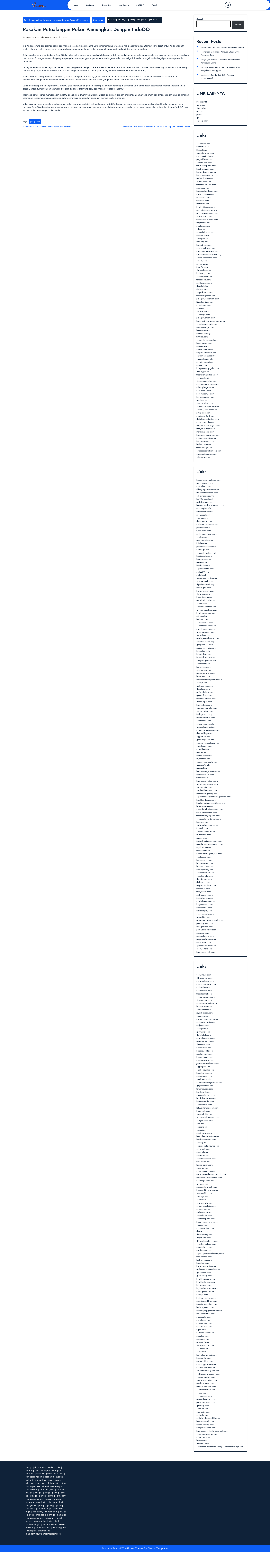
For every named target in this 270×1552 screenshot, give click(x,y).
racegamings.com (204, 926)
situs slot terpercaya (35, 1483)
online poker (202, 120)
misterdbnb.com (203, 834)
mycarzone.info (203, 758)
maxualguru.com (203, 587)
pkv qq (29, 1467)
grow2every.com (204, 1275)
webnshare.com (203, 635)
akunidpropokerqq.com (207, 1133)
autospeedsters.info (205, 723)
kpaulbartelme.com (204, 806)
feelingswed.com (204, 1259)
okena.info (201, 1129)
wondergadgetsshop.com (208, 1117)
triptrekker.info (202, 749)
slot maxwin (53, 1483)
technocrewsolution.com (207, 213)
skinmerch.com (203, 1044)
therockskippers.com (205, 397)
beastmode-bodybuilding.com (210, 505)
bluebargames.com (205, 168)
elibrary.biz (201, 1142)
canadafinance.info (204, 359)
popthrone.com (203, 527)
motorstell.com (203, 203)
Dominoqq (90, 5)
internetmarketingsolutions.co (209, 679)
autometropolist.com (205, 1218)
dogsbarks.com (203, 1237)
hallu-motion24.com (205, 393)
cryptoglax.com (203, 1066)
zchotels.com (202, 1348)
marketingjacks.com (205, 431)
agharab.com (202, 1167)
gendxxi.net (201, 752)
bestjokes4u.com (204, 556)
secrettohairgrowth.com (206, 324)
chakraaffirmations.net (206, 552)
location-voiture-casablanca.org (210, 803)
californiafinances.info (206, 355)
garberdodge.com (204, 178)
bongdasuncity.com (205, 590)
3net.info (200, 1123)
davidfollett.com (203, 1034)
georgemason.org (204, 483)
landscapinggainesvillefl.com (209, 1310)
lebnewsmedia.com (205, 1101)
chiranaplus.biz (203, 378)
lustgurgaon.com (203, 559)
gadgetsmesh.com (204, 644)
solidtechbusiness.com (206, 790)
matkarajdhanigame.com (207, 524)
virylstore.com (202, 200)
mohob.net (201, 575)
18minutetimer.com (204, 622)
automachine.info (203, 720)
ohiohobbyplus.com (205, 1069)
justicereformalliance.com (207, 1063)
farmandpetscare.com (206, 657)
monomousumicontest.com (208, 730)
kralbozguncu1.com (205, 1307)
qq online (200, 104)
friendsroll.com (203, 1110)
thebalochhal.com (204, 993)
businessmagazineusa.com (208, 771)
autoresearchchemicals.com (208, 450)
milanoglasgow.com (205, 387)
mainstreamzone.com (205, 628)
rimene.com (201, 365)
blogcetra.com (203, 676)
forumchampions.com (206, 165)
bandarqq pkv (53, 1467)
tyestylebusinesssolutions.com (209, 844)
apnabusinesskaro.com (206, 454)
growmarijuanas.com (205, 632)
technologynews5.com (206, 1354)
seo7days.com (203, 314)
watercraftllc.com (204, 1193)
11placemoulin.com (205, 568)
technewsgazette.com (205, 295)
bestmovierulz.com (204, 1050)
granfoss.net (201, 400)
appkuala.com (202, 311)
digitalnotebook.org (205, 584)
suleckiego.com (203, 457)
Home (75, 5)
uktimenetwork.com (204, 977)
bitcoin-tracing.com (205, 1424)
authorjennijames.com (206, 1158)
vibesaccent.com (204, 1000)
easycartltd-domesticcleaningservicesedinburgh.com (219, 1446)
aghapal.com (202, 1152)
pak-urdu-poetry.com (205, 673)
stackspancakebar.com (206, 381)
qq (197, 117)
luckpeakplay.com (204, 910)
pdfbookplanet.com (205, 692)
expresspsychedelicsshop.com (210, 1253)
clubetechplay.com (204, 876)
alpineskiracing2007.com (207, 406)
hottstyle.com (202, 1294)
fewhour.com (202, 619)
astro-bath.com (203, 1148)
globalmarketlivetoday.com (208, 1269)
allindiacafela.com (204, 403)
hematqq (61, 1514)
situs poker (201, 108)
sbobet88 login (45, 1508)
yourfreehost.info (203, 1079)
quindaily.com (202, 1405)
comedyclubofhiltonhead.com (209, 809)
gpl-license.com (203, 1272)
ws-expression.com (205, 1345)
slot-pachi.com (203, 594)
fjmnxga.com (202, 336)
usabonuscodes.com (205, 1367)
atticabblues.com (204, 1215)
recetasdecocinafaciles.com (209, 1177)
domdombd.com (204, 879)
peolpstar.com (202, 187)
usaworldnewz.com (205, 981)
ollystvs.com (201, 682)
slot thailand (44, 1530)
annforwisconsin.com (205, 1022)
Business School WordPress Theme (122, 1548)
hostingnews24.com (205, 1291)
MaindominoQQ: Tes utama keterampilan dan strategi (47, 126)
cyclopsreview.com (205, 1228)
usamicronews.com (205, 914)
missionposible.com (205, 422)
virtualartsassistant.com (206, 812)
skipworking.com (203, 270)
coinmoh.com (202, 1225)
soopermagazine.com (206, 1377)
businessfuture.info (204, 511)
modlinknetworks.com (205, 901)
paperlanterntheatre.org (206, 1186)
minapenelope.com (204, 1060)
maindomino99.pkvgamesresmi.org (43, 1533)
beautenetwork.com (205, 1421)
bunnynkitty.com (203, 330)
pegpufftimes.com (204, 159)
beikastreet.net (202, 146)
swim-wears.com (203, 181)
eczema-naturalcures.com (207, 1145)
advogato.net (202, 238)
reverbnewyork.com (205, 1041)
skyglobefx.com (203, 736)
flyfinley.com (201, 543)
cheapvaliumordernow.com (208, 818)
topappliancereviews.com (208, 435)
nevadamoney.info (204, 362)
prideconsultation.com (206, 546)
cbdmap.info (202, 517)
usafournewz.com (204, 990)
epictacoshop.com (204, 349)
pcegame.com (202, 1339)
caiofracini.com (203, 663)
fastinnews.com (203, 888)
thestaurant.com (203, 850)
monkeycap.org (203, 226)
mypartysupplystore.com (207, 1019)
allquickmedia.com (204, 292)
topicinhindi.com (203, 486)
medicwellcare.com (205, 774)
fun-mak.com (202, 828)
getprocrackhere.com (206, 885)
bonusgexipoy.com (204, 869)
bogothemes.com (204, 1072)
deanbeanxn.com (204, 521)
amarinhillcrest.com (204, 232)
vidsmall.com (202, 777)
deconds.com (202, 1443)
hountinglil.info (202, 549)
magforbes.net (202, 222)
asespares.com (203, 1209)
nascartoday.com (204, 1326)
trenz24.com (202, 267)
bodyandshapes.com (206, 1427)
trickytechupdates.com (206, 438)
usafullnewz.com (203, 974)
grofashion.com (203, 917)
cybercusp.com (203, 1437)
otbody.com (201, 260)
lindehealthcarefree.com (207, 492)
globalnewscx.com (204, 685)
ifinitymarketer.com (204, 895)
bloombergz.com (204, 245)
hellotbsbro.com (203, 654)
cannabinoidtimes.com (206, 606)
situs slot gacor (47, 1489)
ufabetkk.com (202, 289)
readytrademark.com (205, 1383)
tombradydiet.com (204, 1088)
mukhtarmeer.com (204, 1323)
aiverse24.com (203, 1411)
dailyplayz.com (203, 882)
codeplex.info (202, 1126)
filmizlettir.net (201, 149)
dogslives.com (203, 689)
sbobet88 (49, 1476)
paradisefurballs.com (205, 600)
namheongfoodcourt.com (207, 384)
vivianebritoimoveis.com (207, 219)
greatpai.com (202, 1183)
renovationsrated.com (206, 1386)
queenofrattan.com (204, 695)
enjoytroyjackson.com (206, 1244)
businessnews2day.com (207, 780)
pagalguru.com (203, 1335)
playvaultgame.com (205, 936)
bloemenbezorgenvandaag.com (210, 321)
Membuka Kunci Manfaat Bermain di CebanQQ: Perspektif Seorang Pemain (156, 126)
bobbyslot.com (203, 565)
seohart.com (202, 1392)
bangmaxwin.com (204, 343)
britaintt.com (201, 1440)
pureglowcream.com (205, 317)
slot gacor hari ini (34, 1476)
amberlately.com (203, 1009)
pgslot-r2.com (202, 1342)
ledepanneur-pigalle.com (207, 368)
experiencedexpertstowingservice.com (213, 796)
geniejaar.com (202, 562)
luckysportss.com (204, 907)
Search (199, 19)
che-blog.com (202, 536)
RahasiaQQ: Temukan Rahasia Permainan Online (222, 47)
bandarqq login (33, 1502)
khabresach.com (203, 444)
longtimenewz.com (204, 904)
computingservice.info (206, 660)
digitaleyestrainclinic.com (207, 419)
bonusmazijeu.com (204, 860)
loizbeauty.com (203, 273)
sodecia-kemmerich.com (207, 825)
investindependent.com (206, 1304)
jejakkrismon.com (204, 283)
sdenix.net (200, 229)
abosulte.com (202, 1408)
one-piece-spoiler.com (206, 708)
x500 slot (58, 1473)
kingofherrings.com (204, 302)
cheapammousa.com (205, 1171)
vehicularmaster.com (205, 996)
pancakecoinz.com (204, 540)
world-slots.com (203, 530)
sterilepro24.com (204, 787)
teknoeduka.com (203, 1358)
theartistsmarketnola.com (207, 374)
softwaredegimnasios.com (208, 1373)
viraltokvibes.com (204, 216)
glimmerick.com (203, 1031)
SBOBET (140, 5)
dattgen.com (202, 1231)
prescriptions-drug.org (206, 210)
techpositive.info (203, 666)
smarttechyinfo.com (204, 581)
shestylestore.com (204, 948)
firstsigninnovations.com (207, 175)
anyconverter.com (204, 276)
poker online (40, 1521)
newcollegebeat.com (205, 1038)
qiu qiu (199, 111)
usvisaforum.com (204, 1047)
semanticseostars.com (206, 625)
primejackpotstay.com (206, 929)
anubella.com (202, 1415)
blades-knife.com (204, 704)
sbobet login (51, 1511)
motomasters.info (204, 755)
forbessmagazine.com (206, 1266)
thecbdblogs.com (204, 447)
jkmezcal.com (202, 837)
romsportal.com (203, 942)
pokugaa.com (202, 933)
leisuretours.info (203, 651)
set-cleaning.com (204, 1396)
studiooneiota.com (204, 711)
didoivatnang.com (204, 1234)
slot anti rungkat (33, 1480)
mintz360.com (202, 571)
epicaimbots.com (204, 1247)
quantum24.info (203, 765)
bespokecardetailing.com (207, 1136)
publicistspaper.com (205, 1402)
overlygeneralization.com (207, 638)
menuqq (40, 1514)
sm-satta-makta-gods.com (208, 1370)
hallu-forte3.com (203, 390)
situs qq (49, 1518)
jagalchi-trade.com (204, 1053)
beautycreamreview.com (207, 1221)
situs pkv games (44, 1473)
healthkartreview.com (205, 1282)
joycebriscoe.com (204, 1012)
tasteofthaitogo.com (205, 327)
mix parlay (38, 1511)
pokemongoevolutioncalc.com (209, 920)
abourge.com (202, 1196)
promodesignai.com (205, 1399)
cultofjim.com (202, 1028)
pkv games (35, 121)
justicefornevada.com (206, 647)
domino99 (39, 1467)
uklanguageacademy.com (207, 489)
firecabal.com (202, 1263)
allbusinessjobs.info (205, 495)
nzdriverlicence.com (205, 1332)
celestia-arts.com (204, 162)
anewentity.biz (202, 308)
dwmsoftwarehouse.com (207, 1240)
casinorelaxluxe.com (205, 872)
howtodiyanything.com (206, 1297)
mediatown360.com (205, 416)
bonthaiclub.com (203, 1091)
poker (199, 114)
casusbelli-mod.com (205, 1095)
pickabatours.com (204, 502)
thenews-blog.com (204, 1361)
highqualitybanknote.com (207, 1288)
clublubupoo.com (204, 856)
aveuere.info (201, 603)
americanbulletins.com (206, 1206)
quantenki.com (202, 768)
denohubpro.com (204, 701)
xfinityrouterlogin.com (205, 428)
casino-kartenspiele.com (207, 251)
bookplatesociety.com (206, 1098)
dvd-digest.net (202, 371)
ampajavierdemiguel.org (207, 1003)
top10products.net (204, 498)
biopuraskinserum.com (206, 352)
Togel (154, 5)
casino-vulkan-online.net (206, 409)
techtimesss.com (203, 197)
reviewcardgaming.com (207, 793)
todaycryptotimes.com (206, 1364)
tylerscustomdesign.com (207, 191)
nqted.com (201, 1329)
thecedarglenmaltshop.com (208, 479)
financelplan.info (203, 508)
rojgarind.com (202, 616)
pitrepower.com (203, 412)
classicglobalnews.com (206, 1434)
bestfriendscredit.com (206, 1139)
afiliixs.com (201, 1199)
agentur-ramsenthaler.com (207, 742)
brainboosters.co (204, 1006)
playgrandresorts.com (206, 939)
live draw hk (201, 101)
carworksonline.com (205, 194)
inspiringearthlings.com (206, 1301)
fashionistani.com (204, 1256)
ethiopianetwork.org (205, 641)
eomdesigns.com (204, 746)
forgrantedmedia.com (206, 184)
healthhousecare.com (205, 1278)
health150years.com (205, 207)
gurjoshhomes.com (204, 1085)
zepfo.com (201, 1351)
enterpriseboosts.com (206, 248)
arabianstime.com (204, 1212)
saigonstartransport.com (207, 340)
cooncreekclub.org (204, 156)
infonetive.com (202, 346)
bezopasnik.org (203, 333)
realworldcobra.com (205, 717)
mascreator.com (203, 1316)
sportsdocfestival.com (206, 945)
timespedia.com (203, 279)
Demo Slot (106, 5)
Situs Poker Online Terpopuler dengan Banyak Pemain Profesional (56, 19)
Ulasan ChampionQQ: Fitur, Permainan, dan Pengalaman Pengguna (220, 69)
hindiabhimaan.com (205, 441)
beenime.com (202, 822)
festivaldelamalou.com (206, 172)
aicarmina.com (203, 1015)
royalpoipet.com (203, 847)
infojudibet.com (203, 514)
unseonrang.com (203, 670)
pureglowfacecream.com (207, 298)
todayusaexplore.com (206, 984)
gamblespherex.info (205, 739)
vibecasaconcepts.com (206, 761)
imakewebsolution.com (206, 533)
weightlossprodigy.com (206, 578)
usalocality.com (203, 987)
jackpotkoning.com (204, 898)
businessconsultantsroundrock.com (212, 1430)
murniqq (51, 1514)
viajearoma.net (202, 1161)
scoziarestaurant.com (205, 1389)
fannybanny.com (203, 891)
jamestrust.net (202, 264)
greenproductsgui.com (206, 609)
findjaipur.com (202, 1025)
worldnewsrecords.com (207, 784)
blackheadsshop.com (206, 799)
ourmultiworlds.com (205, 153)
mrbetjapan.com (203, 305)
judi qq (59, 1476)
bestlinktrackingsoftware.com (209, 853)
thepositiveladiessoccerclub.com (211, 1174)
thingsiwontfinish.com (205, 952)
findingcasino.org (204, 714)
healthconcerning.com (206, 613)
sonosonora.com (204, 1104)
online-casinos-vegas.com (208, 425)
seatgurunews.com (204, 1120)
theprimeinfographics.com (208, 815)
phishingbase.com (204, 923)
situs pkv (45, 1470)
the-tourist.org (202, 235)
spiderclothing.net (204, 1114)
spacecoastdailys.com (206, 1380)
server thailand (49, 1524)
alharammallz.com (204, 1202)
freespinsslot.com (204, 597)
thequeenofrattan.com (206, 698)
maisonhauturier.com (205, 1313)
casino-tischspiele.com (206, 257)
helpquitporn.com (204, 1285)
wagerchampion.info (205, 727)
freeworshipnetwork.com (207, 1190)
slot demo (30, 1508)
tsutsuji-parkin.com (204, 1164)
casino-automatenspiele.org (208, 254)
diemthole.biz (202, 286)
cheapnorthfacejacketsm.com (209, 1082)
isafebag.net (201, 241)
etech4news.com (204, 1250)
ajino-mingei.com (204, 1076)
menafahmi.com (203, 1320)
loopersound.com (204, 1057)
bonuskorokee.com (204, 866)
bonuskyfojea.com (204, 863)
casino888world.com (205, 831)
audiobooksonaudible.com (208, 1418)
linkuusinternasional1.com (207, 1107)
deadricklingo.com (204, 733)
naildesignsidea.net (204, 1180)
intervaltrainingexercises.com (209, 841)
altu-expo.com (202, 1155)
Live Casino (124, 5)
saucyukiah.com (203, 143)
